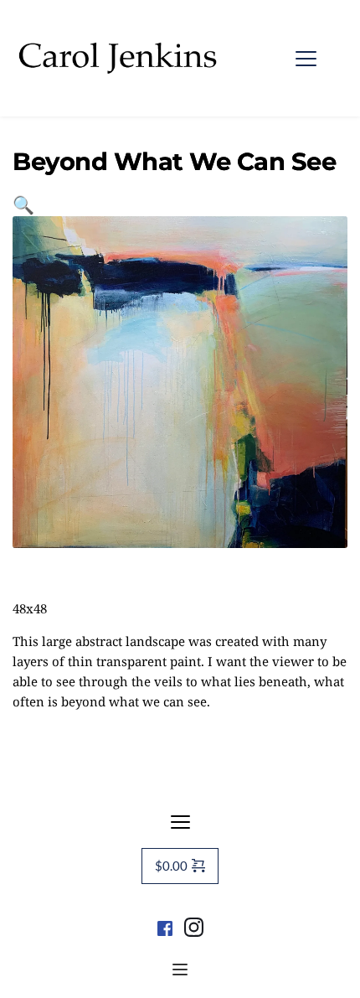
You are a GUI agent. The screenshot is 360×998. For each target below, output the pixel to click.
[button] (306, 58)
